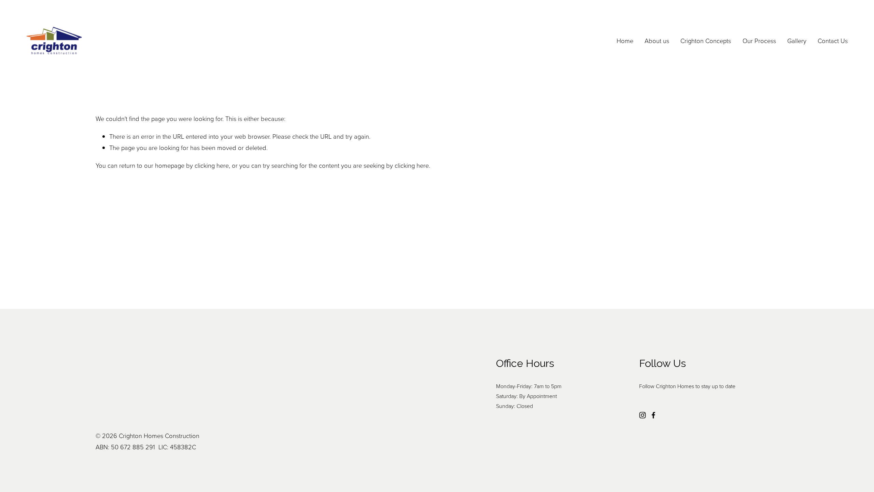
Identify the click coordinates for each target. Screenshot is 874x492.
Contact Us (833, 40)
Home (625, 40)
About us (657, 40)
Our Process (759, 40)
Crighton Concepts (705, 40)
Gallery (796, 40)
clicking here (212, 165)
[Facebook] (653, 415)
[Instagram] (642, 415)
